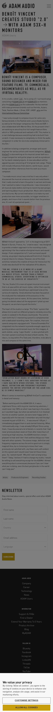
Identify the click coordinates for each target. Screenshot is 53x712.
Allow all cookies (26, 707)
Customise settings (26, 700)
